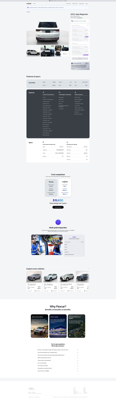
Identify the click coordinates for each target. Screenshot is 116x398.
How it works (68, 3)
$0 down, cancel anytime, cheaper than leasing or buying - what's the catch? (53, 349)
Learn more (65, 0)
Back (29, 11)
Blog (74, 390)
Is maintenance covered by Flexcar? (45, 368)
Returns (84, 391)
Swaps (84, 390)
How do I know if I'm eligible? (43, 370)
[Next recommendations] (89, 269)
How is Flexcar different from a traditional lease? (47, 352)
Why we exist (81, 3)
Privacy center (85, 393)
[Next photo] (40, 276)
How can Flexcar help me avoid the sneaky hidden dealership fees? (51, 355)
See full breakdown (58, 207)
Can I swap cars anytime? (43, 365)
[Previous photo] (28, 276)
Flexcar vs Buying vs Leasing (77, 393)
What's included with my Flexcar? (44, 357)
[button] (34, 281)
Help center (85, 392)
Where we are (75, 3)
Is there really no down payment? (44, 360)
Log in (87, 3)
